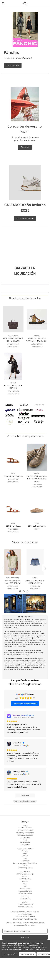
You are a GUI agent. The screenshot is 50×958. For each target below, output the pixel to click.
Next (44, 567)
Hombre (25, 856)
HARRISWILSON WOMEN (25, 874)
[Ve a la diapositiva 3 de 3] (27, 591)
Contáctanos (25, 837)
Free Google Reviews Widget (25, 801)
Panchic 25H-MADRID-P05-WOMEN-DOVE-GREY (36, 479)
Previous (3, 567)
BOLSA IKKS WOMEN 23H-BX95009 (13, 339)
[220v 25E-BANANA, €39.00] (37, 506)
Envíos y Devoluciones (25, 830)
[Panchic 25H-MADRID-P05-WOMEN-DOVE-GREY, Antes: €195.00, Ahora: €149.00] (37, 457)
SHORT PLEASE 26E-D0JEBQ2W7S (35, 581)
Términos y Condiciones (25, 833)
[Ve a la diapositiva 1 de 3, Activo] (20, 591)
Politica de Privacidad (25, 835)
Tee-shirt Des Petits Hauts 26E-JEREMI (12, 581)
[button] (13, 65)
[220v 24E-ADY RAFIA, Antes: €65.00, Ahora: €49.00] (13, 457)
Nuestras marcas (25, 828)
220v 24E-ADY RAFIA (13, 476)
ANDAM (25, 881)
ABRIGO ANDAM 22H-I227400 (13, 386)
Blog (25, 840)
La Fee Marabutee (25, 893)
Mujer (25, 853)
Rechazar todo (27, 954)
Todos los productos (25, 848)
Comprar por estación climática (25, 863)
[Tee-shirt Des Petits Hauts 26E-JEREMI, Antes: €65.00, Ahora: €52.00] (12, 562)
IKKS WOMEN (25, 872)
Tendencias (25, 861)
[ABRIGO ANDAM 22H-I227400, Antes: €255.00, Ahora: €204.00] (13, 366)
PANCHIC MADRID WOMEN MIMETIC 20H (36, 339)
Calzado (25, 851)
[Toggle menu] (3, 3)
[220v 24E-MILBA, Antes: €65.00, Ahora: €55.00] (13, 506)
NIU (25, 886)
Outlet (25, 865)
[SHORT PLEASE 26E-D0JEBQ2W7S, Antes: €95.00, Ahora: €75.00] (35, 562)
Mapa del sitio (25, 842)
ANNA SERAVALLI (25, 879)
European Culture (25, 891)
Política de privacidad (37, 949)
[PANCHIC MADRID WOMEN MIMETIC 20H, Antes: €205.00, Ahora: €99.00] (37, 319)
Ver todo (25, 896)
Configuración (10, 954)
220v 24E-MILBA (13, 526)
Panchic (25, 876)
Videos (25, 825)
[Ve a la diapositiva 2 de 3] (24, 591)
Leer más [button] (10, 761)
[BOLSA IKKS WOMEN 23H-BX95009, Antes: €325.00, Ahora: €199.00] (13, 319)
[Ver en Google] (9, 744)
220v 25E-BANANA (37, 526)
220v (25, 884)
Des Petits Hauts (25, 889)
